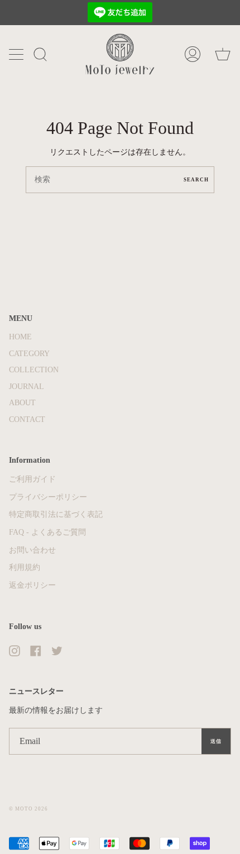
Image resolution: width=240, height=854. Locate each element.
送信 (216, 741)
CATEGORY (29, 353)
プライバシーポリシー (48, 497)
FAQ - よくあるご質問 (47, 532)
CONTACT (27, 419)
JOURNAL (26, 386)
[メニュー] (17, 54)
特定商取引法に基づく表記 (56, 514)
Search (196, 180)
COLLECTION (34, 370)
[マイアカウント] (192, 54)
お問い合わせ (32, 550)
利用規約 (24, 567)
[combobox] (120, 179)
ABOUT (22, 403)
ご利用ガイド (32, 479)
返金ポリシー (32, 585)
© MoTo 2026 (28, 809)
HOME (20, 337)
